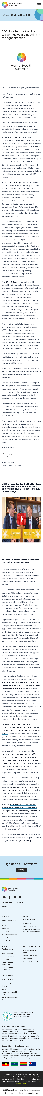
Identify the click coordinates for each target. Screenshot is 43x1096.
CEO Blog (5, 959)
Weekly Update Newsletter (7, 963)
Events (4, 986)
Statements (28, 959)
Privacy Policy (9, 1093)
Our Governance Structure (8, 927)
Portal (4, 907)
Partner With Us (8, 980)
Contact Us (6, 940)
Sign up (21, 869)
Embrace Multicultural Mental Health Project (31, 930)
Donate (20, 902)
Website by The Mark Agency (28, 1093)
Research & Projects (31, 962)
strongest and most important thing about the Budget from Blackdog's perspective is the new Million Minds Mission (21, 685)
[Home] (10, 889)
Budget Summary (23, 840)
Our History (6, 931)
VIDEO (4, 484)
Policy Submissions (30, 956)
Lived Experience (29, 926)
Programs (27, 923)
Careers (5, 937)
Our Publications (8, 956)
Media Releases (8, 953)
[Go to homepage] (12, 4)
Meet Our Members (9, 934)
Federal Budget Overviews (7, 968)
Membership (7, 902)
